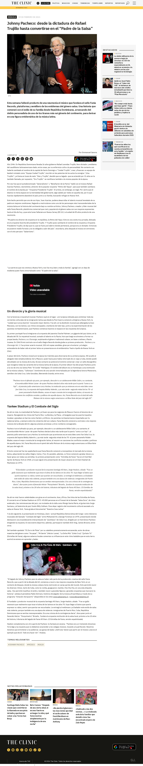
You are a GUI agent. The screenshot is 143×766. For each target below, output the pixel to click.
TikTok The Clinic (34, 749)
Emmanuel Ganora (89, 152)
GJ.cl (133, 760)
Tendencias (85, 3)
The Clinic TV (26, 749)
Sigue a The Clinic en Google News (85, 159)
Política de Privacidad (24, 764)
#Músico (31, 645)
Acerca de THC (24, 761)
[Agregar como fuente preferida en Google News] (124, 749)
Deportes (109, 3)
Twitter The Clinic (8, 749)
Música (12, 17)
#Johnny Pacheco (16, 645)
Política (55, 3)
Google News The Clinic (39, 749)
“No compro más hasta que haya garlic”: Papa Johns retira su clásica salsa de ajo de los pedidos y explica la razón (123, 109)
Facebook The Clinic (13, 749)
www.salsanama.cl (60, 597)
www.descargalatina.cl (79, 597)
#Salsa (41, 645)
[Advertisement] (52, 249)
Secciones (134, 3)
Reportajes (120, 3)
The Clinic (38, 3)
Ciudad (75, 3)
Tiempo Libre (97, 3)
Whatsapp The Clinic (21, 749)
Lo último (46, 3)
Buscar (127, 3)
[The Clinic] (21, 3)
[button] (8, 158)
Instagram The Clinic (17, 749)
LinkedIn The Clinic (30, 749)
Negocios (66, 3)
